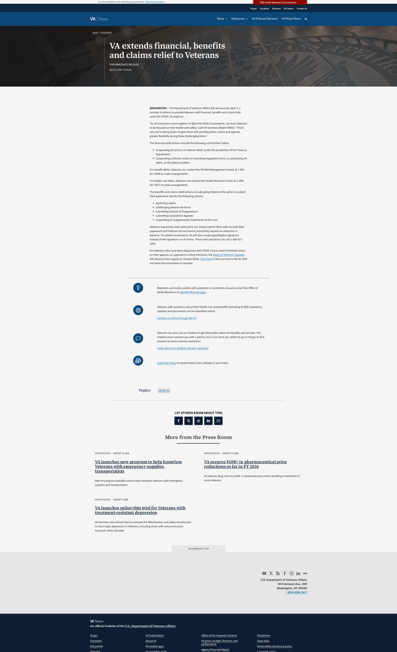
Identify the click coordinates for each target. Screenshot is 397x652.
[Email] (218, 421)
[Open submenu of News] (225, 19)
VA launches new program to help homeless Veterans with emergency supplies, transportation (138, 466)
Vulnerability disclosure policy (274, 646)
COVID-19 (163, 391)
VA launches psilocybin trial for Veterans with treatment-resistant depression (140, 510)
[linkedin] (298, 573)
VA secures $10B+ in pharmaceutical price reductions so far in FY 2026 (245, 464)
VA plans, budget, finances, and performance (219, 642)
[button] (306, 19)
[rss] (278, 573)
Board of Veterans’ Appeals (229, 255)
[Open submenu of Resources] (246, 19)
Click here (206, 259)
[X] (189, 421)
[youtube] (264, 573)
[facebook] (285, 573)
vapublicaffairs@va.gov (192, 292)
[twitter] (271, 573)
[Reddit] (198, 421)
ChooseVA (96, 641)
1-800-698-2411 (296, 592)
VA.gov (94, 635)
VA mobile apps (155, 646)
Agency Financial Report (215, 650)
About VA (151, 641)
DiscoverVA (96, 646)
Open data (263, 641)
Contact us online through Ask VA (176, 318)
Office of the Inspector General (219, 635)
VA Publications (155, 635)
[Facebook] (179, 421)
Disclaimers (263, 635)
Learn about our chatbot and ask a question (183, 348)
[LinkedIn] (208, 421)
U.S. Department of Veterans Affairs (150, 626)
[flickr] (305, 573)
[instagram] (291, 573)
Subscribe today (166, 363)
